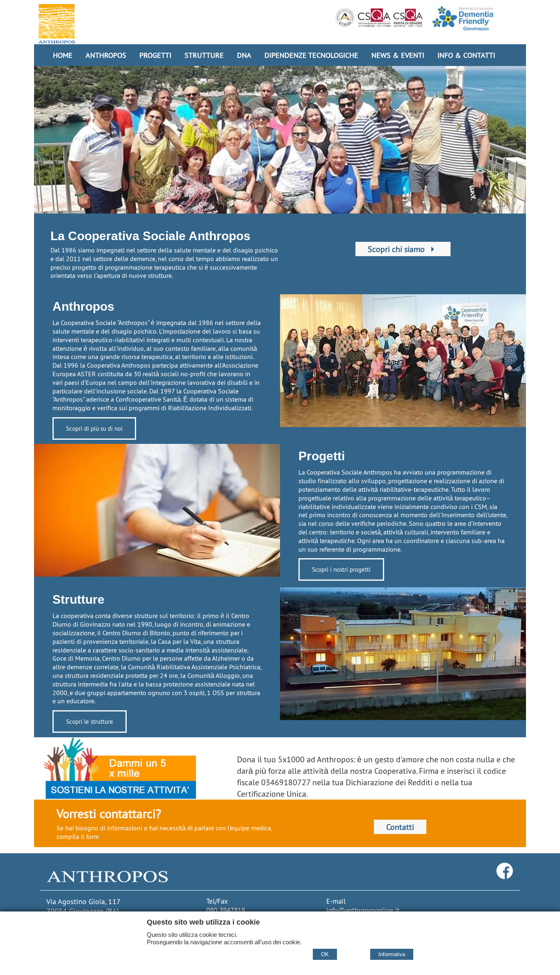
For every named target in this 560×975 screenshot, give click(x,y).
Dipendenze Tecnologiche (311, 55)
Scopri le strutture (89, 721)
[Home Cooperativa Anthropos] (56, 23)
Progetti (155, 55)
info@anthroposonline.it (363, 910)
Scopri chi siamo (397, 249)
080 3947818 (225, 910)
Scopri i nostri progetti (341, 569)
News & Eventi (397, 55)
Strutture (204, 55)
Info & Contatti (466, 55)
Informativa (391, 954)
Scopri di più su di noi (94, 428)
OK (325, 954)
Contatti (400, 827)
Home (63, 55)
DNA (244, 55)
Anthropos (106, 55)
